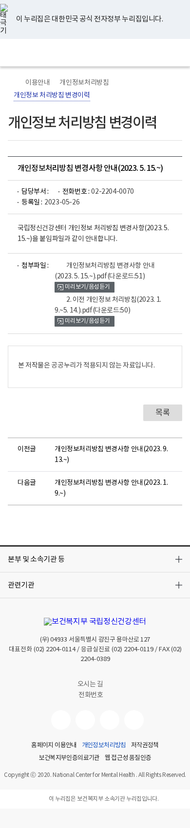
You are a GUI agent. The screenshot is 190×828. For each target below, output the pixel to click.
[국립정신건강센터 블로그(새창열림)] (134, 720)
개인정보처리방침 (84, 83)
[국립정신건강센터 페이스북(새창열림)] (85, 720)
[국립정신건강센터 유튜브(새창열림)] (61, 720)
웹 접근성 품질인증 (128, 758)
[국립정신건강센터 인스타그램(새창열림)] (109, 720)
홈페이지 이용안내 (53, 745)
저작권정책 (145, 745)
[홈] (13, 82)
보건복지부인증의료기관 (69, 758)
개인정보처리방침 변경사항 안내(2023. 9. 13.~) (111, 454)
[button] (95, 559)
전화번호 (90, 695)
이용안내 (37, 83)
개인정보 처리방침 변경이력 (52, 95)
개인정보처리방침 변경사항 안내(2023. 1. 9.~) (111, 488)
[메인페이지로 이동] (95, 52)
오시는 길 (91, 684)
